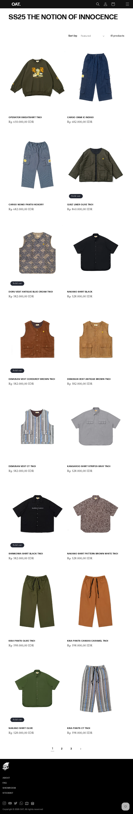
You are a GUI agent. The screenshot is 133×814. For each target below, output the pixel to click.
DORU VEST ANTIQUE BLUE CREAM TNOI (31, 291)
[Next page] (80, 749)
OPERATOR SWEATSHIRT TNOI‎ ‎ (25, 117)
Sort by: (72, 35)
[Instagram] (4, 803)
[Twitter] (15, 803)
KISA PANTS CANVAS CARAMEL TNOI (87, 640)
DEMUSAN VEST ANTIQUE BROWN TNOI (89, 379)
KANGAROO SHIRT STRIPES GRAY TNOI (88, 466)
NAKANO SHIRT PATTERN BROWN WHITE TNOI (92, 553)
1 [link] (52, 748)
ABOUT (6, 778)
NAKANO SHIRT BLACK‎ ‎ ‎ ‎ (80, 291)
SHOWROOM (9, 788)
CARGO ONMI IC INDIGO (80, 117)
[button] (127, 4)
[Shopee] (32, 803)
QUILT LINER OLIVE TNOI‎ (80, 204)
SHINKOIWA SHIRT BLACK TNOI (26, 553)
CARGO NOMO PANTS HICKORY (26, 204)
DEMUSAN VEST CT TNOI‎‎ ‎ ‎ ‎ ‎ (23, 466)
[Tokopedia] (27, 803)
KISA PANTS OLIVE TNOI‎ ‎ (22, 640)
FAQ (5, 783)
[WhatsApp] (21, 803)
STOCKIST (8, 793)
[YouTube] (10, 803)
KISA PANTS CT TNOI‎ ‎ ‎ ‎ (79, 728)
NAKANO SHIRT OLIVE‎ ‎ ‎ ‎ (22, 728)
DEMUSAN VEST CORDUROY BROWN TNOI (32, 379)
